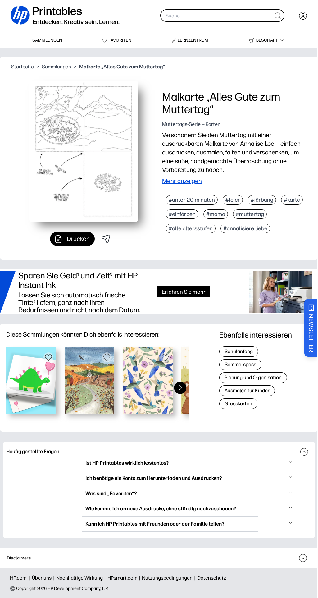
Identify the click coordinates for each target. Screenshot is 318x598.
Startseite (22, 67)
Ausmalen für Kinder (247, 390)
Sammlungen (56, 67)
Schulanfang (239, 351)
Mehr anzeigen (182, 181)
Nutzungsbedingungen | (169, 578)
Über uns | (44, 578)
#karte (292, 199)
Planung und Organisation (253, 377)
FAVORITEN (119, 40)
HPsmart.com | (124, 578)
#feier (232, 199)
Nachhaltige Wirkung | (81, 578)
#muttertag (250, 214)
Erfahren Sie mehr (184, 291)
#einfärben (182, 214)
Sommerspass (240, 364)
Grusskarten (238, 404)
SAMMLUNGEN (47, 40)
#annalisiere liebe (245, 228)
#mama (215, 214)
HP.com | (21, 578)
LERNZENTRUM (193, 40)
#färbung (262, 199)
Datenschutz (211, 578)
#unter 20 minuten (192, 199)
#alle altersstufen (191, 228)
